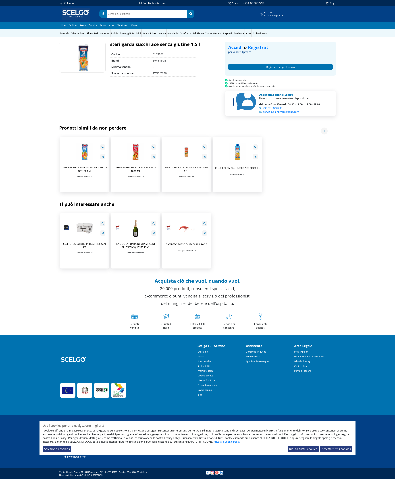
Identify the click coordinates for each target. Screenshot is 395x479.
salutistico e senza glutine (207, 33)
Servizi (201, 356)
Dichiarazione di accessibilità (309, 356)
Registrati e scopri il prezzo (280, 66)
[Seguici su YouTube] (217, 473)
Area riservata (253, 356)
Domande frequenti (256, 351)
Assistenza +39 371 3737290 (248, 3)
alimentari (92, 33)
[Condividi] (102, 156)
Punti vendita (204, 361)
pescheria (239, 33)
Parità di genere (302, 370)
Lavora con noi (205, 389)
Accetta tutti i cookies (336, 449)
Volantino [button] (69, 3)
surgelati (227, 33)
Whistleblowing (302, 361)
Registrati (259, 47)
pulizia (114, 33)
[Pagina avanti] (324, 131)
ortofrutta (185, 33)
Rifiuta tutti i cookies (303, 449)
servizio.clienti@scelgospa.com (281, 112)
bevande (64, 33)
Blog (332, 3)
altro (248, 33)
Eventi (134, 25)
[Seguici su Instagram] (212, 473)
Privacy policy (301, 351)
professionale (259, 33)
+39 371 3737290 (272, 108)
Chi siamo (122, 25)
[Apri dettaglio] (102, 147)
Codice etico (300, 366)
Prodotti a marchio (207, 385)
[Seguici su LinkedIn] (221, 473)
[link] (273, 14)
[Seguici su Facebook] (208, 473)
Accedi (235, 47)
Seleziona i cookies (57, 449)
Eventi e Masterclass (154, 3)
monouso (105, 33)
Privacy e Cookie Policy (227, 441)
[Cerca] (190, 14)
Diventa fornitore (206, 380)
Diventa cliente (205, 375)
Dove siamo (107, 25)
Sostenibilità (204, 366)
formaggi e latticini (130, 33)
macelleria (172, 33)
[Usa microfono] (103, 14)
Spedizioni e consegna (257, 361)
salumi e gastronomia (154, 33)
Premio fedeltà (88, 25)
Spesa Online (69, 25)
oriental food (78, 33)
